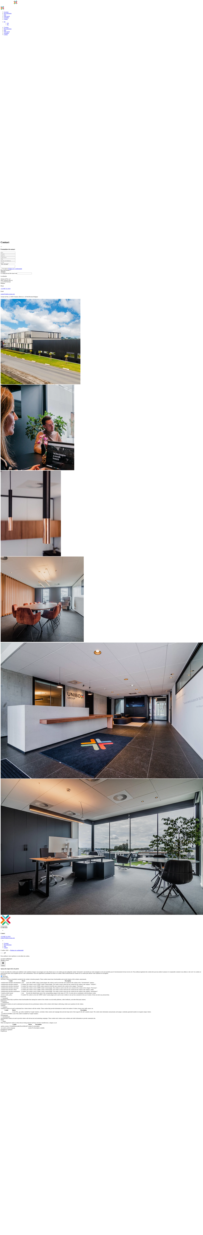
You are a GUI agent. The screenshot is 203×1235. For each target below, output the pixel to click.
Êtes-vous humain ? (6, 270)
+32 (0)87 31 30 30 (5, 288)
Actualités (6, 17)
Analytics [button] (3, 1005)
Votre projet (7, 16)
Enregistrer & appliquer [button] (6, 1029)
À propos (6, 12)
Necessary (5, 976)
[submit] (1, 246)
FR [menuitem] (4, 21)
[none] (103, 23)
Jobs (5, 15)
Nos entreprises (7, 13)
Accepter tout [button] (4, 958)
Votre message (4, 264)
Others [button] (2, 1019)
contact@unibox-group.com (8, 294)
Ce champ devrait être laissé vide (9, 273)
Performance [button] (4, 1001)
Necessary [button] (3, 974)
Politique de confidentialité (16, 950)
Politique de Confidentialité (15, 268)
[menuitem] (4, 21)
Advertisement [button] (4, 1015)
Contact (6, 19)
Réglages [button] (9, 958)
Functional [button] (3, 996)
